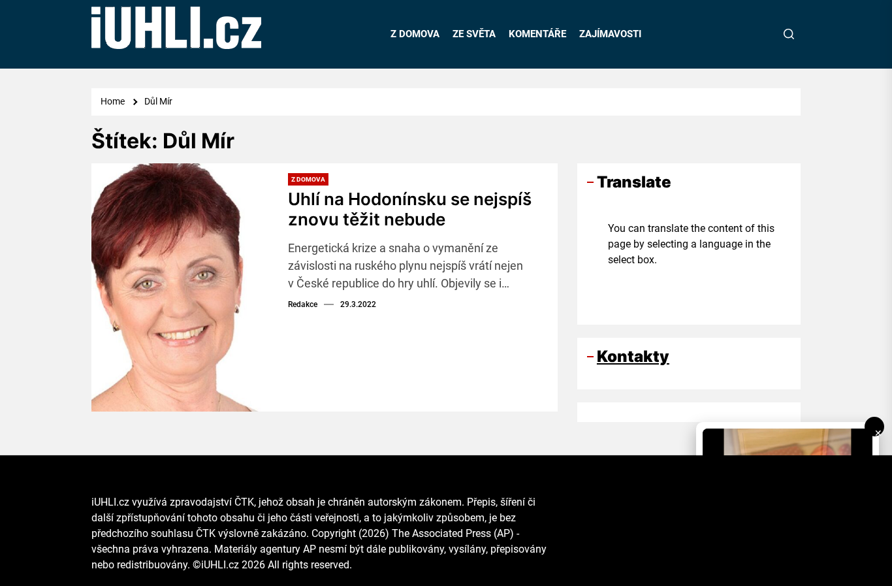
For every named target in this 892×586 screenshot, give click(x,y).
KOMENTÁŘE (537, 34)
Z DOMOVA (414, 34)
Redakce (302, 304)
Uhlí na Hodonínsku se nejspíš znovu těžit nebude (410, 209)
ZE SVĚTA (474, 34)
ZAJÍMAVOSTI (610, 34)
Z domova (308, 179)
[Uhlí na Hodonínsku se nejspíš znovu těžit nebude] (184, 287)
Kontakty (633, 356)
